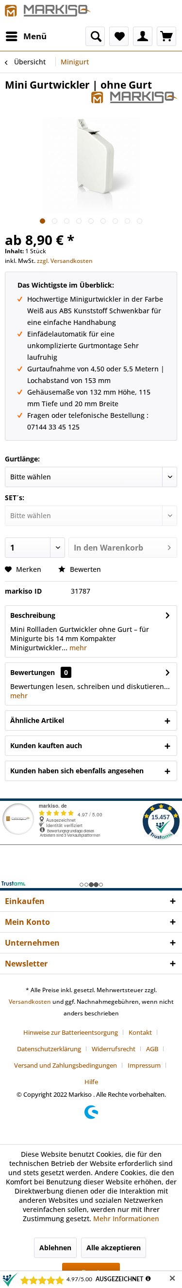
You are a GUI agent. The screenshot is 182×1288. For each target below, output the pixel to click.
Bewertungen (32, 672)
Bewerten (84, 569)
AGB (152, 1048)
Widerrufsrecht (113, 1048)
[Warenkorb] (166, 36)
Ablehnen (55, 1247)
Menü (35, 36)
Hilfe (91, 1081)
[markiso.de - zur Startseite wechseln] (48, 13)
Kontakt (140, 1032)
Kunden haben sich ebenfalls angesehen (77, 770)
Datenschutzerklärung (49, 1048)
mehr (77, 647)
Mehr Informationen (126, 1218)
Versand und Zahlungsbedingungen (65, 1065)
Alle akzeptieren (113, 1247)
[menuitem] (25, 36)
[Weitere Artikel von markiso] (134, 100)
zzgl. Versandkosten (65, 261)
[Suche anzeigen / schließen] (95, 36)
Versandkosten (30, 1001)
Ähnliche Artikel (37, 720)
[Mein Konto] (142, 36)
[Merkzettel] (119, 36)
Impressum (144, 1065)
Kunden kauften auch (46, 745)
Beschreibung (32, 615)
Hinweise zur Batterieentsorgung (70, 1032)
